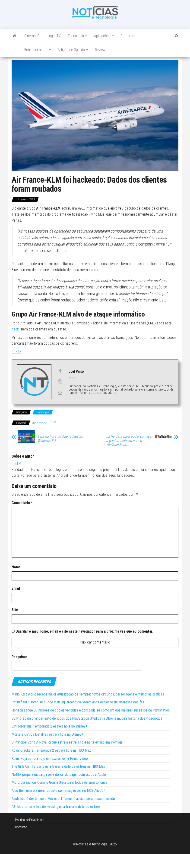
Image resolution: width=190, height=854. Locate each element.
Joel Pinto (19, 463)
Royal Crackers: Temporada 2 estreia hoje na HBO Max (51, 750)
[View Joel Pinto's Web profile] (60, 382)
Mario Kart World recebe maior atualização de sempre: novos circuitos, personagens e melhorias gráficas (88, 694)
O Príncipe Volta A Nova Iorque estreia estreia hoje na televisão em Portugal (67, 742)
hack (15, 329)
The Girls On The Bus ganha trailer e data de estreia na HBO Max (58, 766)
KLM (52, 422)
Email (16, 588)
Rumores (127, 36)
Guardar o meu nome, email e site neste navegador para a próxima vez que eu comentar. (84, 631)
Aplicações (102, 36)
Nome (16, 567)
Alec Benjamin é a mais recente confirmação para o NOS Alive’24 (58, 790)
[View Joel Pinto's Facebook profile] (60, 371)
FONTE (17, 351)
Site (15, 610)
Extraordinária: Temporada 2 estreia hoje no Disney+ (50, 726)
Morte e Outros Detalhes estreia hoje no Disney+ (47, 734)
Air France (39, 423)
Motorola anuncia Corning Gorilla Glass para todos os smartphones (59, 782)
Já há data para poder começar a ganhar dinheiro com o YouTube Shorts (129, 440)
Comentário (22, 503)
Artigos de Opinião (72, 50)
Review (100, 50)
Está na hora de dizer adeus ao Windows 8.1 (60, 438)
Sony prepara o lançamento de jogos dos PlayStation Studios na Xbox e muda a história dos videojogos (87, 718)
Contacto (21, 827)
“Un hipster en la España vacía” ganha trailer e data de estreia (56, 806)
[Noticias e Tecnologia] (14, 36)
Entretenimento (36, 50)
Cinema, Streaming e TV (42, 36)
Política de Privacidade (29, 820)
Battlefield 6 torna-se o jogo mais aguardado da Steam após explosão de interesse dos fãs (78, 702)
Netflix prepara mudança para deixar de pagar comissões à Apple (59, 774)
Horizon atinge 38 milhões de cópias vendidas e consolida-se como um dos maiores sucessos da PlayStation (91, 710)
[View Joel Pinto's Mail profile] (60, 393)
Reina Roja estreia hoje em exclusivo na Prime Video (50, 758)
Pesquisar (19, 657)
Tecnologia (76, 36)
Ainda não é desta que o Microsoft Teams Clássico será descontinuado (63, 798)
